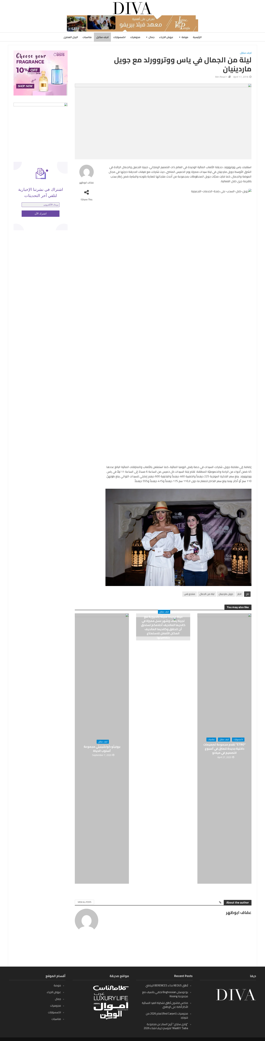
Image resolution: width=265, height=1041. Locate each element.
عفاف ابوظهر (86, 182)
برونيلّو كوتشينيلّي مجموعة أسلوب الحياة (102, 749)
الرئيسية (197, 37)
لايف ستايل (102, 37)
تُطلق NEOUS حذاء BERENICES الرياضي (166, 985)
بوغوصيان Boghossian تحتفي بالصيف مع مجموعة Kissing (165, 994)
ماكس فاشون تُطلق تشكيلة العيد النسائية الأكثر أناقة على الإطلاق (165, 1004)
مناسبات (87, 37)
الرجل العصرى (70, 37)
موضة (185, 37)
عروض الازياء (166, 37)
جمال (151, 37)
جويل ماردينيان (226, 594)
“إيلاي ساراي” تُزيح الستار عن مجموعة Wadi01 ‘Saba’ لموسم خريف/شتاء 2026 (166, 1026)
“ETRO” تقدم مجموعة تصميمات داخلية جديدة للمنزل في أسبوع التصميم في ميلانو (224, 748)
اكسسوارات (119, 37)
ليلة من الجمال (206, 594)
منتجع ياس (189, 594)
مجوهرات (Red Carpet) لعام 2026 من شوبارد (167, 1015)
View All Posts (84, 902)
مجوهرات (135, 37)
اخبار (239, 594)
